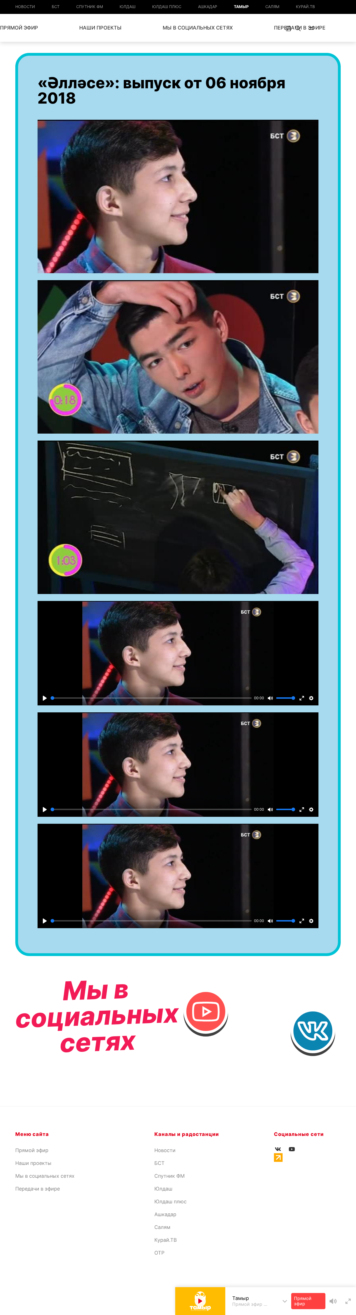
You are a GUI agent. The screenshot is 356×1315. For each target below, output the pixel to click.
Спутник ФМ (89, 6)
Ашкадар (207, 6)
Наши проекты (100, 28)
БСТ (56, 6)
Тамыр (241, 6)
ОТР (159, 1253)
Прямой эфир (31, 1150)
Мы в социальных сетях (198, 28)
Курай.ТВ (305, 6)
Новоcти (25, 6)
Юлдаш (127, 6)
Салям (272, 6)
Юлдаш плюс (166, 6)
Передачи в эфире (37, 1189)
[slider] (151, 698)
